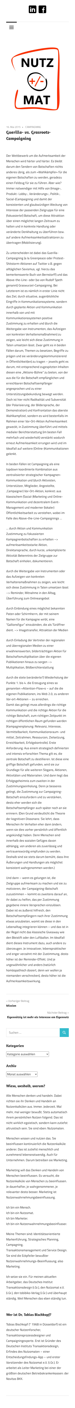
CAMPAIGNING (33, 127)
